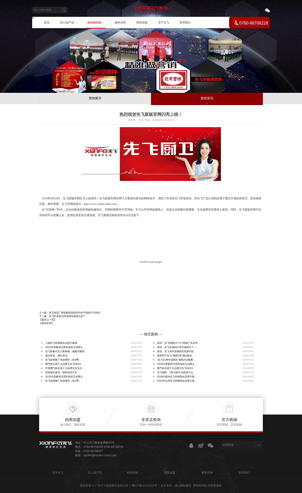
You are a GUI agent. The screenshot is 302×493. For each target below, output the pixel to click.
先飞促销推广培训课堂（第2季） (63, 359)
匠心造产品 (95, 472)
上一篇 (69, 312)
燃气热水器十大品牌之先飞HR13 (175, 368)
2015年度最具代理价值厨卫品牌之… (65, 347)
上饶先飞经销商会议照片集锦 (61, 343)
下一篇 (62, 316)
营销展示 (95, 98)
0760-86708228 (93, 446)
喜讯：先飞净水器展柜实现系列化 (175, 351)
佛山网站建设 (183, 485)
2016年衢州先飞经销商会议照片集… (177, 376)
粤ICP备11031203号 (144, 485)
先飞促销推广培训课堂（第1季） (63, 380)
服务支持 (207, 472)
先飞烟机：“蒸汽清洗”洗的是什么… (176, 372)
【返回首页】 (46, 323)
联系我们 (244, 472)
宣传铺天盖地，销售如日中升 (61, 372)
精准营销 (132, 472)
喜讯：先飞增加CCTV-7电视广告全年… (178, 343)
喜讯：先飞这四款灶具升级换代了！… (178, 347)
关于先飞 (57, 472)
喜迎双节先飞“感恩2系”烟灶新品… (176, 355)
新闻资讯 (207, 98)
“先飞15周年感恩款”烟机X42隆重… (176, 359)
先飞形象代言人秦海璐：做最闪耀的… (66, 351)
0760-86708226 (114, 446)
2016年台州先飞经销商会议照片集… (177, 380)
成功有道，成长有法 (56, 355)
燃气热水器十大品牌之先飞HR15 (63, 364)
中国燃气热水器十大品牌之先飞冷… (64, 368)
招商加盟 (169, 472)
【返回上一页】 (47, 319)
